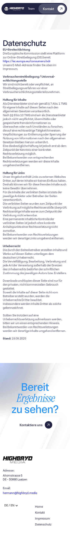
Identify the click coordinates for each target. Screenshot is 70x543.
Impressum (42, 518)
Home (39, 506)
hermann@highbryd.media (20, 493)
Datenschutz (43, 524)
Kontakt (40, 512)
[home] (14, 9)
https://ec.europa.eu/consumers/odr (27, 61)
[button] (12, 505)
